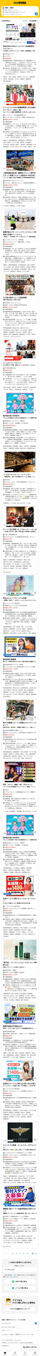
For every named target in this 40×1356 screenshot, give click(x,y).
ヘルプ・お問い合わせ (7, 1340)
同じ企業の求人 (7, 572)
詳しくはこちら (14, 1276)
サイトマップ (17, 1340)
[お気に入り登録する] (35, 41)
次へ (33, 1253)
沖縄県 (11, 1334)
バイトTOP (4, 1334)
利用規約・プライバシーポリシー (10, 1342)
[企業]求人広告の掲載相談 (26, 1342)
